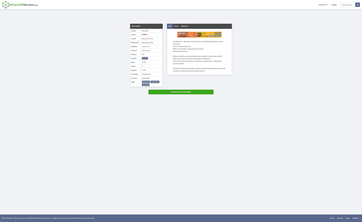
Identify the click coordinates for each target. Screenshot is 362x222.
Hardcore (155, 82)
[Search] (357, 5)
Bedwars (146, 82)
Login (334, 5)
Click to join (146, 50)
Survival (145, 85)
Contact (355, 218)
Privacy (340, 218)
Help (347, 218)
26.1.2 (145, 58)
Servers (322, 5)
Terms (331, 218)
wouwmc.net (146, 46)
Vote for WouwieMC (181, 92)
